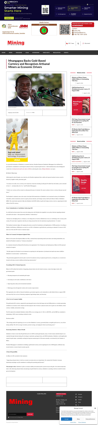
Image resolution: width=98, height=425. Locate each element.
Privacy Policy (73, 422)
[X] (52, 112)
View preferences (90, 419)
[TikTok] (76, 402)
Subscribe (30, 414)
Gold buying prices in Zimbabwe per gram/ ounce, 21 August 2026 (81, 89)
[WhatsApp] (55, 112)
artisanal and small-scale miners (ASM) (22, 169)
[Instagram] (76, 397)
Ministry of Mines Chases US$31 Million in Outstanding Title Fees (80, 79)
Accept (66, 419)
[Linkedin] (45, 112)
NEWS (90, 67)
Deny (78, 419)
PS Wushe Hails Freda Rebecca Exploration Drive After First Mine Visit (81, 131)
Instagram (80, 397)
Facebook (80, 394)
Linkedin (79, 399)
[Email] (59, 112)
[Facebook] (49, 112)
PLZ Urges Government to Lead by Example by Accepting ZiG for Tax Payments (81, 121)
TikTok (79, 402)
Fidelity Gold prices (76, 93)
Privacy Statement (82, 422)
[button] (95, 408)
